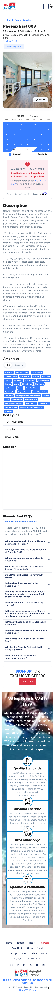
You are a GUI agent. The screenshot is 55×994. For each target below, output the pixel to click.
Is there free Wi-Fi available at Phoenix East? (24, 640)
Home (9, 942)
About (40, 948)
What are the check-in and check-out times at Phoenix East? (24, 567)
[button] (27, 80)
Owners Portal (34, 958)
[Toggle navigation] (46, 6)
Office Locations (39, 953)
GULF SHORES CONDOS (17, 980)
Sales (30, 948)
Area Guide (17, 948)
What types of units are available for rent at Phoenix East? (26, 550)
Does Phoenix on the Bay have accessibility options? (20, 656)
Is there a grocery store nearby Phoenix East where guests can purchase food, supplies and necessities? (25, 594)
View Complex (13, 46)
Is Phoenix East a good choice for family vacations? (25, 623)
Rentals (20, 942)
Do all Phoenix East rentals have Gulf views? (24, 576)
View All (41, 100)
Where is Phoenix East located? (21, 521)
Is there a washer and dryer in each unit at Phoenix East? (26, 631)
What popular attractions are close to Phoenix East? (24, 559)
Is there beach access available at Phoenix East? (22, 584)
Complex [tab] (19, 365)
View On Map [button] (12, 41)
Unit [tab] (8, 365)
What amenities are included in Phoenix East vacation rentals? (25, 542)
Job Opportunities (17, 953)
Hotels (31, 942)
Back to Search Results (18, 20)
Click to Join (27, 681)
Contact (18, 958)
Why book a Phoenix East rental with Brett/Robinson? (23, 648)
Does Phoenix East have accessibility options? (24, 603)
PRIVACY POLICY (27, 990)
